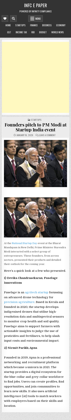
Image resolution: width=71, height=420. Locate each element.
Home (8, 25)
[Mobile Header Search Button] (13, 18)
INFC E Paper (35, 5)
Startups (20, 25)
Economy (61, 25)
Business (47, 25)
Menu (38, 18)
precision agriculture (19, 302)
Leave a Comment (47, 135)
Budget (43, 32)
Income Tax (21, 32)
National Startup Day (24, 243)
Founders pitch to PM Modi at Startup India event (35, 127)
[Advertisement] (35, 77)
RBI (33, 32)
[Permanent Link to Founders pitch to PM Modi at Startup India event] (35, 163)
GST (9, 32)
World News (57, 32)
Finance (34, 25)
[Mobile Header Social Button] (5, 18)
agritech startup (36, 292)
